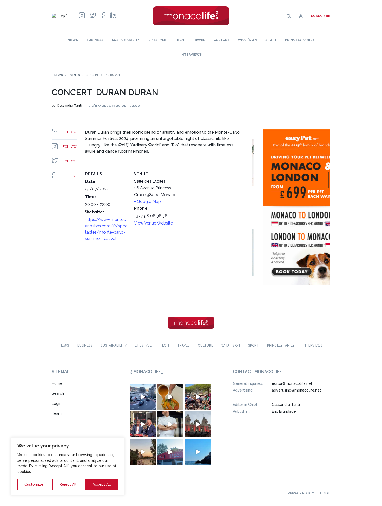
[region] (67, 466)
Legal (325, 493)
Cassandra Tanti (69, 105)
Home (57, 383)
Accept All (102, 484)
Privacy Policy (301, 493)
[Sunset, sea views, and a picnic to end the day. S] (143, 452)
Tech (179, 40)
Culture (221, 40)
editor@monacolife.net (292, 383)
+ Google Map (147, 201)
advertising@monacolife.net (296, 390)
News (73, 40)
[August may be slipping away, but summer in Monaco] (170, 397)
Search (58, 393)
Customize (33, 484)
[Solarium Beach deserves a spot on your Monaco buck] (198, 452)
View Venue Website (153, 223)
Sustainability (126, 40)
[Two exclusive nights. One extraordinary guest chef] (170, 424)
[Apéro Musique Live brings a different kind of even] (170, 452)
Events (74, 75)
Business (94, 40)
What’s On (247, 40)
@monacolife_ (146, 371)
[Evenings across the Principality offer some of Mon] (143, 397)
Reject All (68, 484)
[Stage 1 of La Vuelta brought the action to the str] (143, 424)
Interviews (191, 54)
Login (56, 403)
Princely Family (299, 40)
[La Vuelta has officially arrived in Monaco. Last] (198, 424)
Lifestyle (157, 40)
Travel (199, 40)
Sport (271, 40)
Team (57, 413)
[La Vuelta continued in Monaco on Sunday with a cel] (198, 397)
